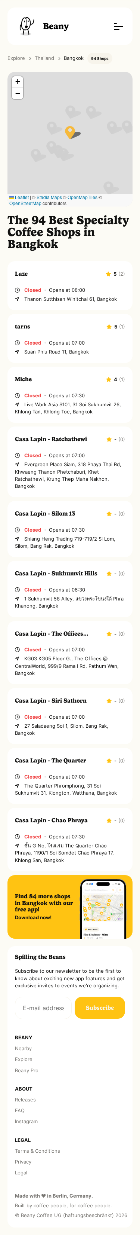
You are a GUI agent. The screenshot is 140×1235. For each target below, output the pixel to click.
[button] (70, 132)
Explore (16, 58)
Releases (25, 1100)
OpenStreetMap (25, 203)
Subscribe (100, 1007)
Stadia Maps (49, 197)
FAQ (20, 1110)
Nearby (23, 1048)
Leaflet (21, 197)
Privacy (23, 1162)
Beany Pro (26, 1070)
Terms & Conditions (37, 1151)
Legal (21, 1173)
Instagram (26, 1121)
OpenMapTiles (82, 197)
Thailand (44, 58)
